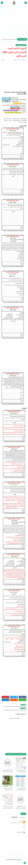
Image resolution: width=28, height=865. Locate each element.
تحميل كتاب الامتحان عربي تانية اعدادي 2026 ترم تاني (8, 789)
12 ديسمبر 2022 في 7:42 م (16, 822)
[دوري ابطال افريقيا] (15, 863)
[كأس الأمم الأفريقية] (20, 863)
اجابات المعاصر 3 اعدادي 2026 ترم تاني (21, 788)
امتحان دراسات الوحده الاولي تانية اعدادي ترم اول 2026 (8, 807)
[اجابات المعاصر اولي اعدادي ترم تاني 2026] (7, 763)
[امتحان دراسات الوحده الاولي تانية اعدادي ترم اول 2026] (7, 799)
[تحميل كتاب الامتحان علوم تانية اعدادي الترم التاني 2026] (20, 799)
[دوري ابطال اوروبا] (18, 863)
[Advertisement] (14, 22)
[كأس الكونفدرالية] (13, 863)
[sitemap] (25, 863)
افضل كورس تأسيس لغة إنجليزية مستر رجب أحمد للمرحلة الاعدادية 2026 (21, 770)
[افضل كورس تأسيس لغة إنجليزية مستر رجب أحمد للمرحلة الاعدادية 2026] (20, 763)
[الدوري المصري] (6, 863)
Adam (20, 821)
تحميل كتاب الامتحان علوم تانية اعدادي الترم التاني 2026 (21, 807)
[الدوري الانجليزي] (10, 863)
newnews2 (8, 859)
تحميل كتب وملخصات (21, 45)
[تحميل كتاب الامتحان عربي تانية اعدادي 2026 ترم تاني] (7, 781)
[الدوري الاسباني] (3, 863)
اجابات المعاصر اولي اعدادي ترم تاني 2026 (8, 770)
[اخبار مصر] (22, 863)
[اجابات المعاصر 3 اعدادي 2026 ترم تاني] (20, 781)
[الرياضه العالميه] (8, 863)
